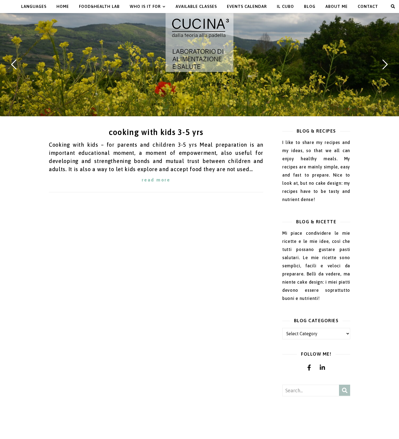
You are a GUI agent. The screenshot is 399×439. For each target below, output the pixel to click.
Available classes (196, 6)
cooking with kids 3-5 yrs (156, 132)
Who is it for (145, 6)
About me (336, 6)
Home (62, 6)
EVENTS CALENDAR (247, 6)
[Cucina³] (199, 42)
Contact (368, 6)
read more (156, 180)
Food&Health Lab (99, 6)
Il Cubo (285, 6)
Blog (309, 6)
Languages (33, 6)
